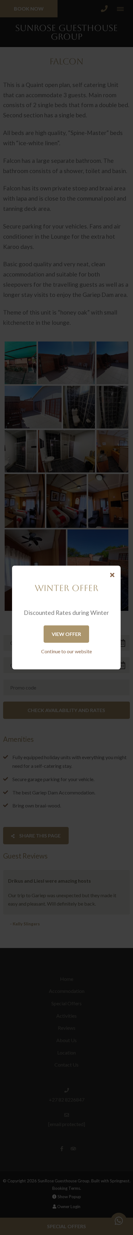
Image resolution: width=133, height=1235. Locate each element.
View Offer (66, 634)
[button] (112, 575)
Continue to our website (66, 651)
